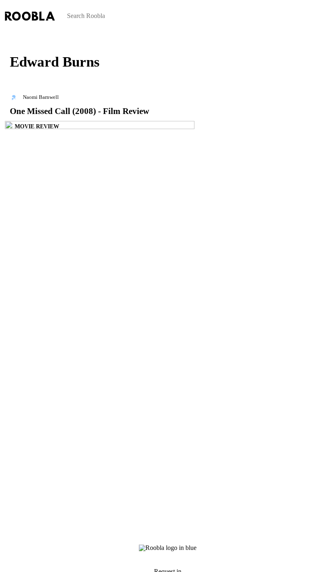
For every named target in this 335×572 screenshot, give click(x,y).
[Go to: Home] (5, 36)
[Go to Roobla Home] (30, 16)
